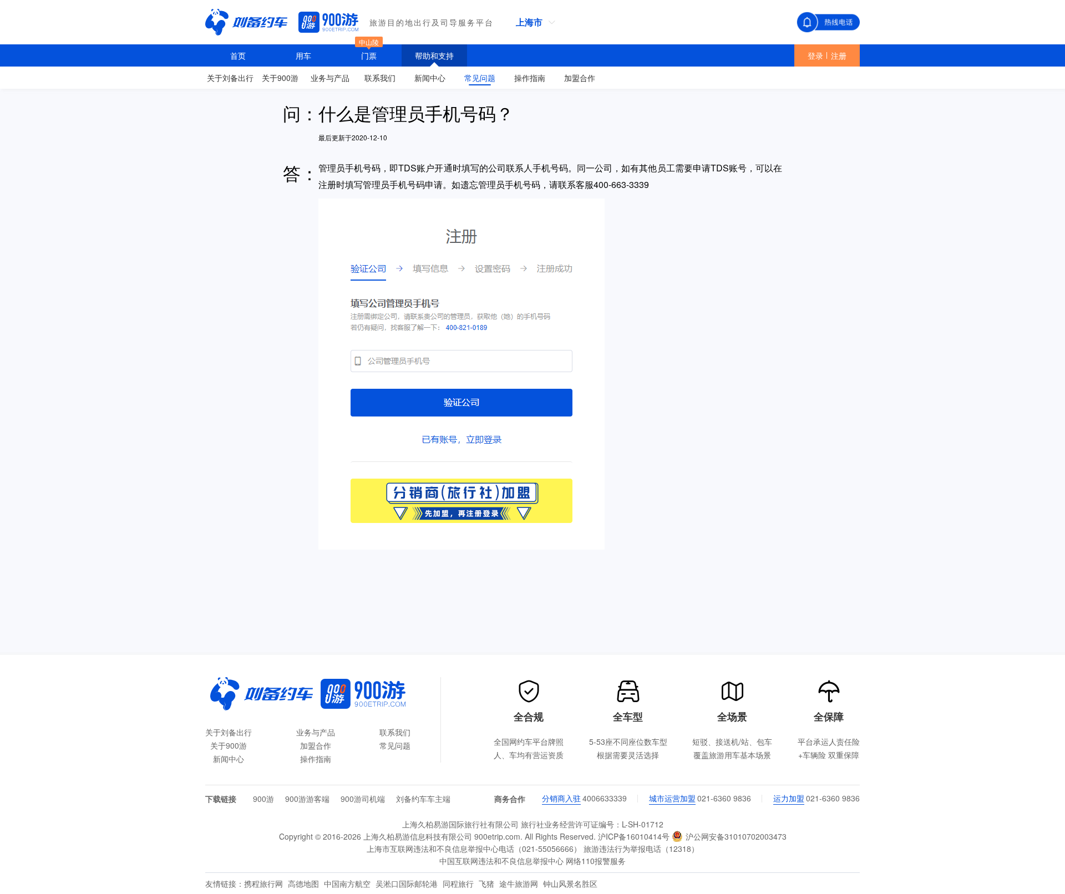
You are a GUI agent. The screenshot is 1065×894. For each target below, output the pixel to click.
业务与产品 (315, 732)
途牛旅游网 (519, 883)
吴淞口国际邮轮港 (408, 883)
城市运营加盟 (672, 798)
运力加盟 (788, 798)
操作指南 (315, 759)
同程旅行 (459, 883)
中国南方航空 (348, 883)
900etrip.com (497, 836)
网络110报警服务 (596, 860)
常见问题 (394, 745)
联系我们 (394, 732)
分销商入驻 (561, 798)
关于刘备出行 (228, 732)
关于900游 (228, 745)
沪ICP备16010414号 (634, 836)
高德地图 (304, 883)
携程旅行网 (264, 883)
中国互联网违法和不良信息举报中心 (501, 860)
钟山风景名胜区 (570, 883)
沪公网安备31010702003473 (735, 836)
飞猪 (487, 883)
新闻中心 (228, 759)
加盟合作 (315, 745)
